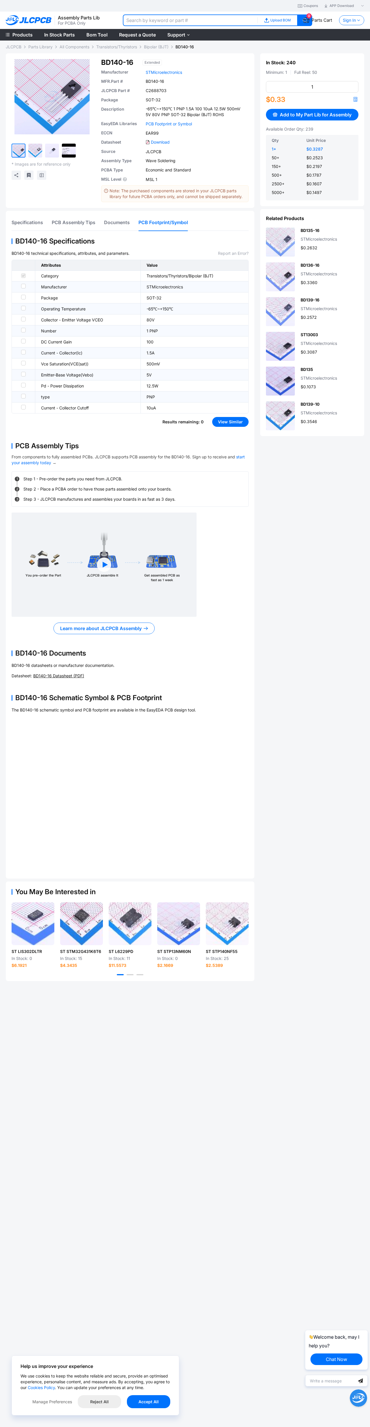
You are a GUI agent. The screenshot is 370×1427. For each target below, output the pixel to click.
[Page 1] (120, 974)
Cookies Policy (41, 1387)
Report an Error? (233, 253)
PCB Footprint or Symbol (169, 123)
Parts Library (40, 46)
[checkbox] (23, 275)
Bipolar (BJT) (156, 46)
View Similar (230, 421)
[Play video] (104, 564)
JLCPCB (13, 46)
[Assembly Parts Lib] (29, 20)
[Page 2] (130, 974)
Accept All (148, 1401)
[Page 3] (139, 974)
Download (160, 142)
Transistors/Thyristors (116, 46)
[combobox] (190, 20)
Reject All (99, 1401)
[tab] (27, 222)
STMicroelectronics (164, 72)
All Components (74, 46)
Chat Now (336, 1359)
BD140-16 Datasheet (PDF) (58, 675)
